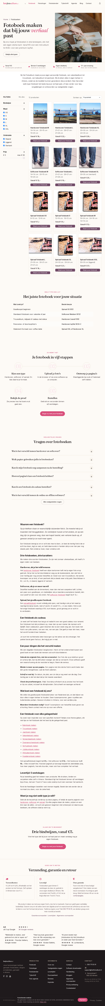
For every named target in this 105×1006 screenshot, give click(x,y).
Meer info (43, 1002)
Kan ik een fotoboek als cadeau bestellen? (31, 487)
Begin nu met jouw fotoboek (52, 414)
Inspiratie (51, 982)
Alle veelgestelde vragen (52, 502)
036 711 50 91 (67, 909)
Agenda (74, 3)
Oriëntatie (14, 135)
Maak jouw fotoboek (40, 141)
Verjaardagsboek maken (31, 739)
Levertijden (52, 915)
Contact (88, 3)
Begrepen (83, 1000)
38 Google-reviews (26, 929)
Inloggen (69, 975)
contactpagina (78, 896)
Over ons (51, 965)
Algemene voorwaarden (65, 915)
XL (6, 126)
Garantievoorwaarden (39, 915)
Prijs (14, 152)
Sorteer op (77, 97)
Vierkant (8, 146)
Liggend (8, 142)
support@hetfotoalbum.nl (93, 970)
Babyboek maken (29, 725)
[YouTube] (10, 976)
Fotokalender (53, 3)
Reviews (51, 979)
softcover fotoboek (57, 595)
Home (5, 19)
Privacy (92, 1000)
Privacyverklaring (72, 985)
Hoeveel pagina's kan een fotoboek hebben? (33, 476)
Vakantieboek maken (30, 735)
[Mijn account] (100, 3)
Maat (14, 109)
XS (6, 112)
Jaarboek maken (29, 732)
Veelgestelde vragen (55, 968)
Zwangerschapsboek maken (33, 742)
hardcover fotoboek (31, 570)
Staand (8, 139)
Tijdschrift (64, 3)
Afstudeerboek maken (31, 753)
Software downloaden (73, 968)
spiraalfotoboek (30, 603)
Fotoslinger (42, 3)
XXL (7, 129)
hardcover (24, 802)
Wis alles (22, 97)
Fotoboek (32, 3)
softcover (33, 802)
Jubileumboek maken (30, 749)
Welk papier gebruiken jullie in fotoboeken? (33, 459)
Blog (81, 3)
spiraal (42, 802)
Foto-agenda (33, 979)
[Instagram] (7, 976)
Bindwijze (14, 103)
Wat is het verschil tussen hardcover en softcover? (36, 451)
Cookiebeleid (70, 988)
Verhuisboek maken (30, 746)
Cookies (99, 1000)
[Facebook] (3, 976)
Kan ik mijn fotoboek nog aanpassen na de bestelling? (37, 467)
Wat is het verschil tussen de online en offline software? (38, 495)
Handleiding (70, 972)
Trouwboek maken (29, 729)
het (10, 3)
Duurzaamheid (53, 975)
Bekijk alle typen (11, 54)
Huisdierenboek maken (31, 756)
